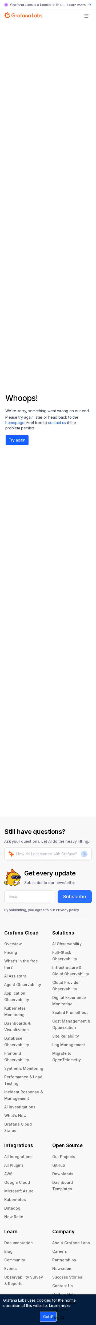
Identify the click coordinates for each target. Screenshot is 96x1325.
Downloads (62, 1173)
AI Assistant (15, 976)
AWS (8, 1173)
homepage (15, 422)
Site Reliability (65, 1036)
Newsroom (62, 1268)
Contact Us (62, 1285)
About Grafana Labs (71, 1242)
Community (14, 1260)
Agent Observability (22, 984)
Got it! (48, 1316)
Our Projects (63, 1156)
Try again (17, 440)
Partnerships (64, 1260)
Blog (8, 1251)
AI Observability (67, 943)
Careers (59, 1251)
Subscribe (74, 896)
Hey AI (58, 1318)
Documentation (18, 1242)
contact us (57, 422)
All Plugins (14, 1165)
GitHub (58, 1165)
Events (10, 1268)
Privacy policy (67, 910)
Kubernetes (15, 1199)
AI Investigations (19, 1107)
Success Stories (67, 1277)
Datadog (12, 1208)
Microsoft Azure (19, 1191)
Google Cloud (17, 1182)
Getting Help (64, 1294)
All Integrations (18, 1156)
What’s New (15, 1115)
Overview (13, 943)
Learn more (60, 1305)
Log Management (68, 1044)
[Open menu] (86, 15)
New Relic (13, 1216)
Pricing (10, 952)
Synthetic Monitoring (23, 1068)
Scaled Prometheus (70, 1012)
